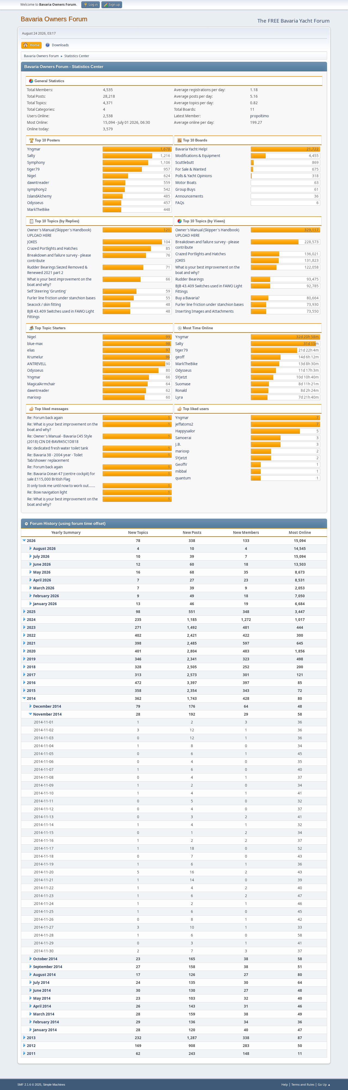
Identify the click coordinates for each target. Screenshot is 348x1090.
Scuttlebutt (184, 162)
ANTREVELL (36, 363)
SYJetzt (181, 377)
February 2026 (46, 595)
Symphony (36, 162)
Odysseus (35, 202)
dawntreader (38, 182)
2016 (31, 682)
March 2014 (43, 1014)
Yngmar (34, 149)
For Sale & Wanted (190, 169)
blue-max (35, 343)
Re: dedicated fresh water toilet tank (57, 448)
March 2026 (43, 588)
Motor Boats (185, 182)
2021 (31, 643)
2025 (31, 611)
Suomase (183, 383)
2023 (31, 627)
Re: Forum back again (45, 417)
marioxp (34, 397)
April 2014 (42, 1006)
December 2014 (47, 706)
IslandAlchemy (39, 196)
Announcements (189, 196)
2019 (31, 659)
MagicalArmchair (41, 383)
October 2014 (45, 958)
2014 (31, 698)
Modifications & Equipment (197, 155)
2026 (31, 540)
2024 (31, 619)
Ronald (181, 390)
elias (31, 350)
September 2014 (47, 966)
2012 (31, 1045)
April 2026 (42, 580)
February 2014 (46, 1022)
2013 (31, 1037)
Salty (31, 155)
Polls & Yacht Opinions (193, 175)
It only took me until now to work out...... (61, 485)
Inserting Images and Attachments (204, 311)
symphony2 (37, 189)
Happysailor (185, 431)
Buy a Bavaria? (187, 297)
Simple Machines (54, 1084)
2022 (31, 635)
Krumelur (35, 357)
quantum (183, 478)
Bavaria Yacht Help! (191, 149)
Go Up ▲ (324, 1084)
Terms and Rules (302, 1084)
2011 (31, 1053)
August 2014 (44, 974)
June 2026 (42, 564)
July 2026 (41, 556)
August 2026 (44, 548)
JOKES (32, 241)
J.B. (178, 444)
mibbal (181, 471)
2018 (31, 666)
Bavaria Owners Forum (54, 19)
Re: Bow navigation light (47, 492)
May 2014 (42, 998)
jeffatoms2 (184, 424)
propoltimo (259, 115)
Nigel (31, 175)
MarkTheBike (38, 209)
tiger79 (33, 169)
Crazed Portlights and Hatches (52, 248)
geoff (179, 357)
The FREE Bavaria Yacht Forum (293, 20)
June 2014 (42, 990)
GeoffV (181, 464)
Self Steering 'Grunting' (46, 291)
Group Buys (185, 189)
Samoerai (183, 437)
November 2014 (47, 714)
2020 (31, 651)
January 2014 (45, 1029)
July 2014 (41, 982)
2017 (31, 674)
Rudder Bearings (189, 279)
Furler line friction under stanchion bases (61, 297)
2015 (31, 690)
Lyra (179, 397)
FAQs (179, 202)
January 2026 (45, 603)
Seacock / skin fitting (44, 304)
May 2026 (42, 572)
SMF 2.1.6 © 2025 (29, 1084)
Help (284, 1084)
